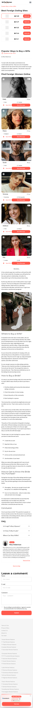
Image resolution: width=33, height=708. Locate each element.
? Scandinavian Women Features (10, 689)
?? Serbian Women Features (8, 686)
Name (3, 576)
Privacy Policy (5, 628)
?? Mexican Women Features (9, 670)
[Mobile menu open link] (30, 2)
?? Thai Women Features (8, 642)
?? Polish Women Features (8, 663)
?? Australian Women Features (9, 649)
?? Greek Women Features (8, 661)
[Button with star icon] (3, 79)
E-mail (3, 584)
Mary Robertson (7, 56)
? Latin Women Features (7, 667)
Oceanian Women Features (8, 647)
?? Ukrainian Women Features (9, 684)
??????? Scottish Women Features (10, 656)
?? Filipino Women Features (8, 644)
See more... (16, 268)
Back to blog (16, 566)
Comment (4, 592)
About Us (4, 633)
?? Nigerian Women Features (9, 677)
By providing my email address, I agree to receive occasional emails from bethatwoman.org (17, 607)
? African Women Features (8, 675)
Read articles (26, 560)
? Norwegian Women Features (9, 691)
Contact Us (4, 630)
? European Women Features (9, 653)
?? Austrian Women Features (9, 658)
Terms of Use (5, 625)
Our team (4, 635)
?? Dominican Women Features (9, 672)
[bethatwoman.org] (15, 2)
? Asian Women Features (8, 639)
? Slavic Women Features (8, 681)
